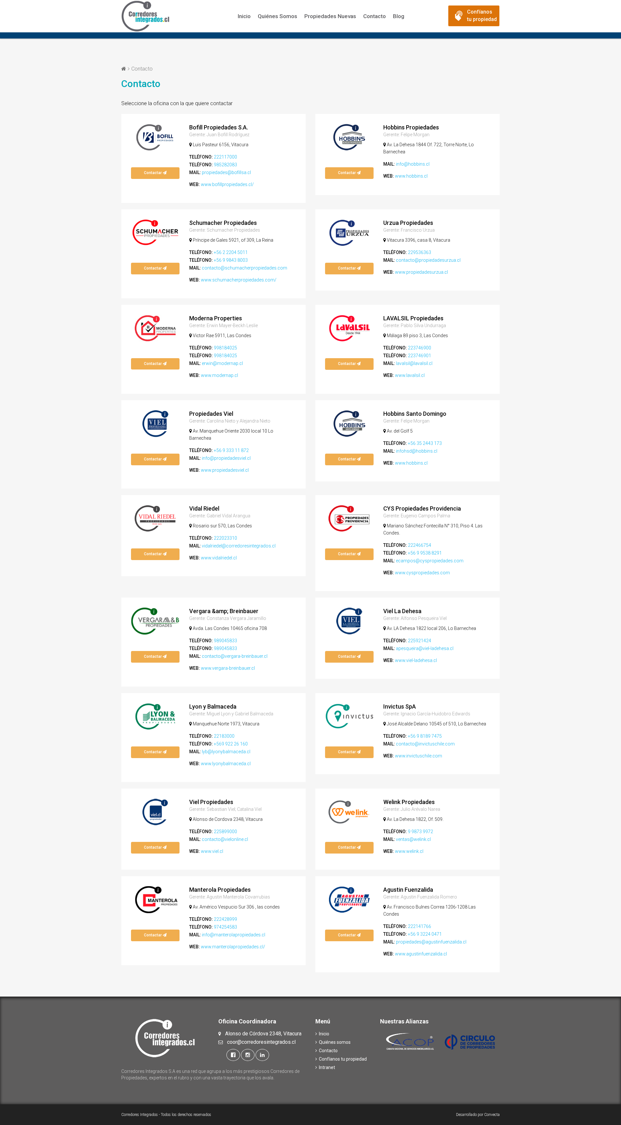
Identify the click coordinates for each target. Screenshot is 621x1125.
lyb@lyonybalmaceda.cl (226, 751)
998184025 (225, 347)
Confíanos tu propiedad (345, 1059)
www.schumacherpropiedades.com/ (239, 279)
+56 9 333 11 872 (231, 450)
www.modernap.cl (219, 375)
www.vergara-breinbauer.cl (228, 668)
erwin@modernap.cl (222, 363)
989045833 (225, 640)
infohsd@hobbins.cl (416, 451)
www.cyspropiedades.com (422, 572)
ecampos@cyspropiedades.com (429, 560)
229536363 (419, 252)
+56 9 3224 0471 (425, 934)
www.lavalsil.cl (410, 375)
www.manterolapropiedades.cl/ (233, 946)
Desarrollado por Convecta (478, 1114)
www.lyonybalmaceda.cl (226, 763)
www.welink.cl (409, 851)
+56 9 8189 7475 (425, 736)
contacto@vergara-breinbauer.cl (234, 656)
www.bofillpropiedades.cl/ (227, 184)
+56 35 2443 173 (425, 443)
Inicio (244, 16)
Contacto (374, 16)
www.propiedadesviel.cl (225, 470)
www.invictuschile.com (418, 755)
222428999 (225, 919)
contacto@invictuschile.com (425, 743)
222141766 (419, 926)
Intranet (329, 1067)
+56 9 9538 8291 (425, 553)
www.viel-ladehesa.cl (416, 660)
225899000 (225, 831)
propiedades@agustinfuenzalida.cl (431, 941)
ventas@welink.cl (413, 839)
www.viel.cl (212, 851)
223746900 (419, 347)
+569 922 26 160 (231, 743)
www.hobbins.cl (411, 176)
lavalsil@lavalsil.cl (414, 363)
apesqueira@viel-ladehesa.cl (424, 648)
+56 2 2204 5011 (231, 252)
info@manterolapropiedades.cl (233, 934)
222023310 (225, 538)
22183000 (224, 736)
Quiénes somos (277, 16)
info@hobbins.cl (413, 164)
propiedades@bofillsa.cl (226, 172)
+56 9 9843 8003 (231, 260)
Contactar (153, 173)
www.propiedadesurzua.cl (421, 272)
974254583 (225, 927)
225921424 (419, 640)
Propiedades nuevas (330, 16)
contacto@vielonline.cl (225, 839)
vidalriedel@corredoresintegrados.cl (239, 545)
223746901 (419, 355)
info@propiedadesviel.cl (226, 458)
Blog (398, 16)
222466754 (419, 545)
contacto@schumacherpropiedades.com (244, 267)
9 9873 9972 (420, 831)
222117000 (225, 157)
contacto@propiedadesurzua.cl (428, 260)
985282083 (225, 164)
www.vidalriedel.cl (219, 557)
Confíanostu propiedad (482, 15)
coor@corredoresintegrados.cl (261, 1042)
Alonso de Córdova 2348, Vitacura (263, 1034)
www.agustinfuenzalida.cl (421, 953)
